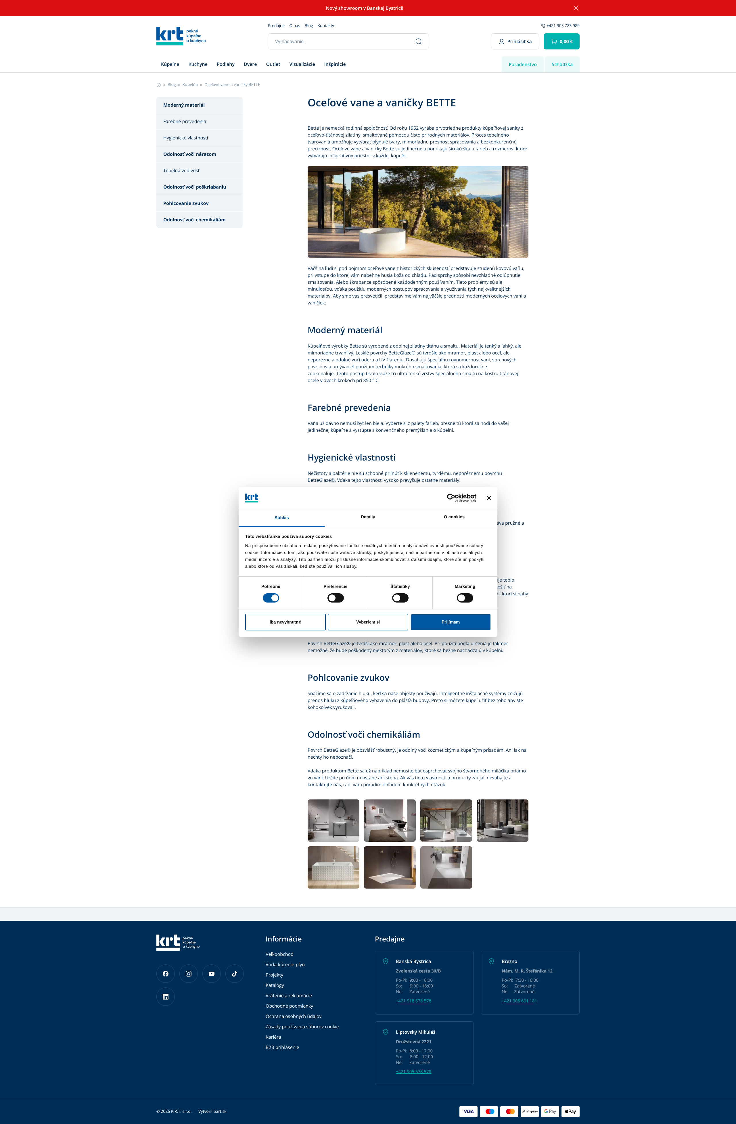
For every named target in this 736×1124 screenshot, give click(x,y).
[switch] (335, 598)
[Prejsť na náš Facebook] (165, 973)
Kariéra (273, 1037)
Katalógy (275, 985)
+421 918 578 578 (413, 1001)
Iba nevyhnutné (285, 621)
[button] (562, 41)
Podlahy (226, 64)
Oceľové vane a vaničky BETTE (232, 84)
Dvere (250, 64)
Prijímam (451, 621)
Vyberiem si (368, 621)
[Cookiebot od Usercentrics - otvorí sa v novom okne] (451, 498)
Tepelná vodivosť (181, 170)
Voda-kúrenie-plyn (285, 964)
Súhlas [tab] (282, 517)
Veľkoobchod (280, 954)
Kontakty (325, 25)
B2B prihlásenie (282, 1047)
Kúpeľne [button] (170, 64)
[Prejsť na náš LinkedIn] (165, 996)
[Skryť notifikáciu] (576, 8)
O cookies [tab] (454, 517)
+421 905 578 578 (413, 1072)
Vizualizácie (302, 64)
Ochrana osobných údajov (293, 1016)
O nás (294, 25)
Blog (309, 25)
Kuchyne (197, 64)
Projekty (274, 975)
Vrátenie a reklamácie (289, 995)
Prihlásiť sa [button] (519, 41)
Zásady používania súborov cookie (302, 1026)
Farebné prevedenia (184, 121)
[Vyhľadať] (418, 41)
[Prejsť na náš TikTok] (234, 973)
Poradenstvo (523, 64)
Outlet (273, 64)
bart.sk (220, 1111)
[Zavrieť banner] (489, 498)
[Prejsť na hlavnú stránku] (181, 36)
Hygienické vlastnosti (185, 138)
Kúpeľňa (190, 84)
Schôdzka (562, 64)
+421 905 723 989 (563, 25)
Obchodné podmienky (289, 1006)
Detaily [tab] (368, 517)
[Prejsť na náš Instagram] (188, 973)
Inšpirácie (335, 64)
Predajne (276, 25)
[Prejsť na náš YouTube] (211, 973)
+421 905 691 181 (519, 1001)
